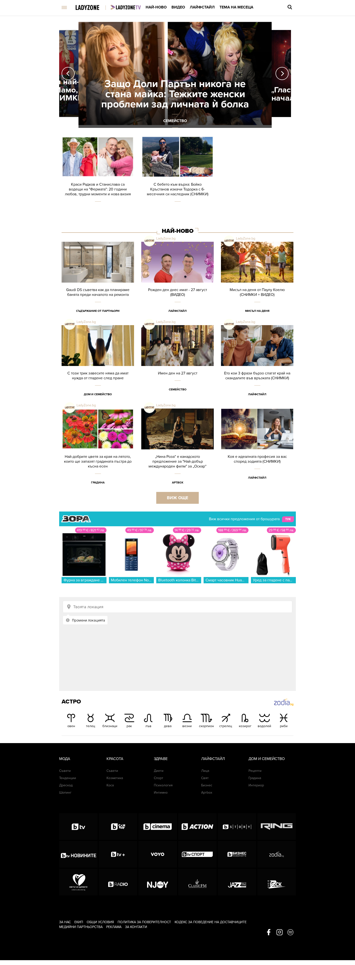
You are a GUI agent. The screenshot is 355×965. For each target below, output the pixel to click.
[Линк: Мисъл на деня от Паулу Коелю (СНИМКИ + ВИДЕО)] (257, 283)
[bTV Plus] (118, 854)
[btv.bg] (78, 826)
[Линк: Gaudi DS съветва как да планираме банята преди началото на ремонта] (98, 283)
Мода (64, 758)
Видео (178, 7)
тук (288, 519)
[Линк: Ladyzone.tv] (126, 7)
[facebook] (269, 932)
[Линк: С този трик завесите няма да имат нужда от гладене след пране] (98, 367)
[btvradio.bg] (118, 882)
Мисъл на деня (257, 311)
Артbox (177, 482)
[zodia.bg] (276, 854)
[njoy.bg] (157, 882)
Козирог (245, 726)
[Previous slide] (68, 73)
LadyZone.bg (166, 238)
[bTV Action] (197, 826)
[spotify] (290, 932)
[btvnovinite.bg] (78, 854)
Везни (187, 726)
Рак (129, 726)
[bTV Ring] (276, 826)
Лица (205, 771)
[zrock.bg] (276, 882)
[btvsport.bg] (197, 854)
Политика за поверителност (144, 922)
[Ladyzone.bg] (92, 8)
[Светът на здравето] (78, 882)
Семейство (177, 389)
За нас (65, 922)
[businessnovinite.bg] (237, 854)
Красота (114, 758)
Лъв (148, 726)
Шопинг (65, 792)
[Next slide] (282, 73)
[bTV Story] (237, 826)
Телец (90, 726)
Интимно (161, 792)
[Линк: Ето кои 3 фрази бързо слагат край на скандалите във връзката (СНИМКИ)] (257, 367)
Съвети (65, 771)
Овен (71, 726)
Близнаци (109, 726)
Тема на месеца (236, 7)
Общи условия (100, 922)
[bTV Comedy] (118, 826)
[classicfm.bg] (197, 882)
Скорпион (206, 726)
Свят (205, 778)
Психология (163, 785)
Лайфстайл (202, 7)
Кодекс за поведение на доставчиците (211, 922)
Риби (284, 726)
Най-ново (156, 7)
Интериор (256, 785)
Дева (167, 726)
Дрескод (66, 785)
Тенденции (67, 778)
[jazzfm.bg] (237, 882)
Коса (110, 785)
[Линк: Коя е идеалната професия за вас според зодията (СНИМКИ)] (257, 450)
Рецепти (255, 771)
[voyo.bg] (157, 854)
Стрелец (225, 726)
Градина (98, 482)
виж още (177, 497)
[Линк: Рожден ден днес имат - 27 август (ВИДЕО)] (177, 283)
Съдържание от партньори (98, 311)
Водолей (264, 726)
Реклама (113, 927)
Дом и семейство (98, 394)
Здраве (161, 758)
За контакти (136, 927)
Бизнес (206, 785)
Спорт (158, 778)
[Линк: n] (175, 73)
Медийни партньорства (81, 927)
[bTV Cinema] (157, 826)
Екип (78, 922)
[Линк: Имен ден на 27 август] (177, 367)
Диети (158, 771)
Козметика (114, 778)
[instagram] (280, 932)
